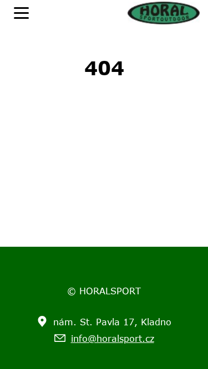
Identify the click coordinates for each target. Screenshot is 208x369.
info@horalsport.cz (112, 338)
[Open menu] (21, 13)
